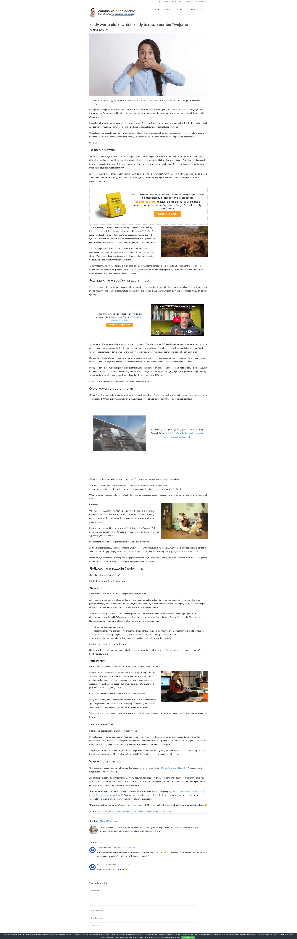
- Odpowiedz (130, 848)
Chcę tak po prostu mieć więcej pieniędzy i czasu (120, 811)
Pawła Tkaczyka (174, 768)
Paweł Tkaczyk (102, 865)
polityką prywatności (43, 934)
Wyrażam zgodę (188, 937)
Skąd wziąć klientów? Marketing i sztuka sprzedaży (156, 811)
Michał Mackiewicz (109, 821)
